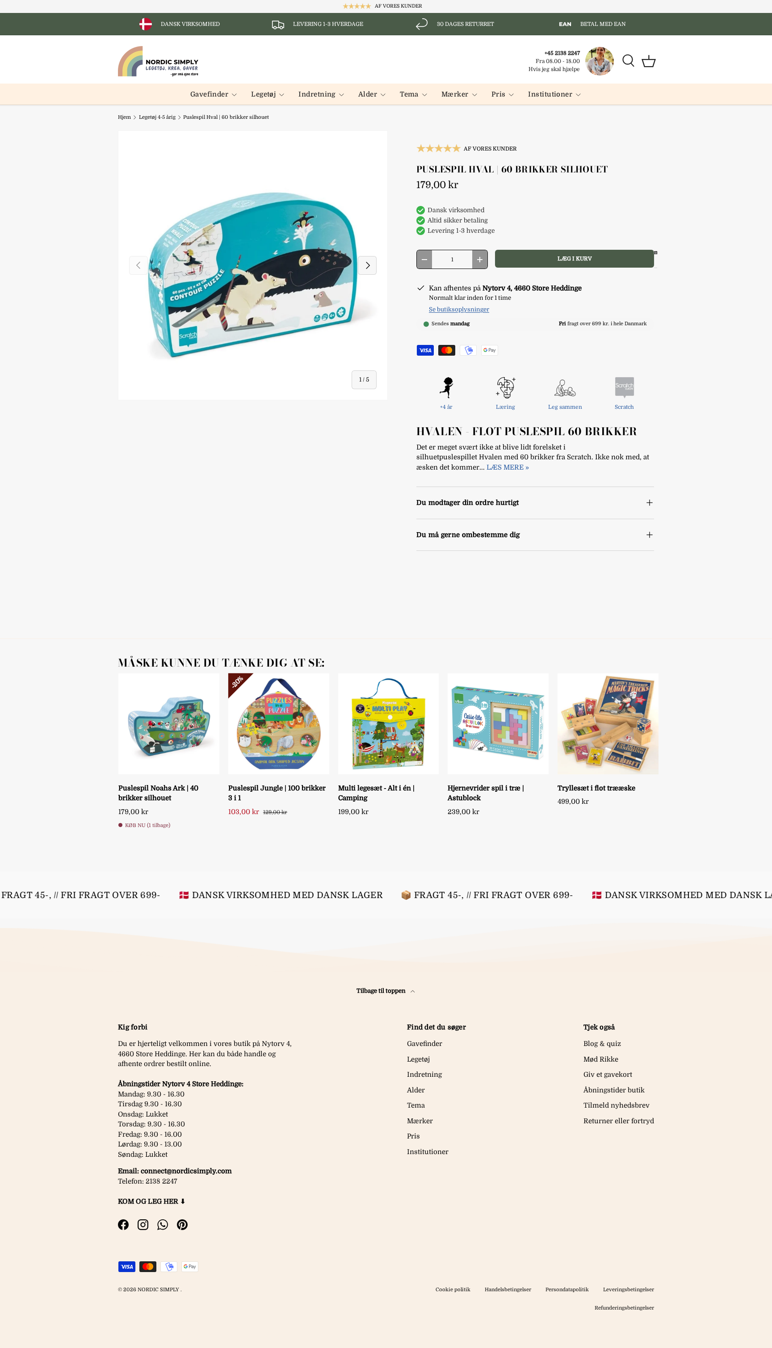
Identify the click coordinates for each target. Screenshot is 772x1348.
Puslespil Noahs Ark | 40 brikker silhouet (158, 793)
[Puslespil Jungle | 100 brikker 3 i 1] (278, 723)
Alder (367, 94)
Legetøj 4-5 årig (157, 117)
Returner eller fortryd (618, 1121)
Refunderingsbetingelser (624, 1308)
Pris (498, 94)
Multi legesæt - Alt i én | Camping (376, 793)
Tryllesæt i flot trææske (596, 788)
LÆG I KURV (575, 259)
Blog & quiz (602, 1044)
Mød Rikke (600, 1059)
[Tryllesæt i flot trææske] (608, 723)
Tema (409, 94)
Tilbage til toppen (382, 990)
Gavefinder (209, 94)
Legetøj (263, 94)
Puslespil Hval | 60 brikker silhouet (226, 117)
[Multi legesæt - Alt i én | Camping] (388, 723)
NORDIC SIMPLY (158, 1290)
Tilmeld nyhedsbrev (616, 1105)
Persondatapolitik (567, 1290)
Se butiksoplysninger (459, 309)
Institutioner (550, 94)
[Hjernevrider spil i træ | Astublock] (498, 723)
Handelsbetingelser (508, 1290)
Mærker (455, 94)
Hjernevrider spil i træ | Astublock (486, 793)
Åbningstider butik (614, 1090)
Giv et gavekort (607, 1075)
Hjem (124, 117)
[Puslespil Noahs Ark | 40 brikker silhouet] (168, 723)
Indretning (317, 94)
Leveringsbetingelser (628, 1290)
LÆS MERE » (508, 467)
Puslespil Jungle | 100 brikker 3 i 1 (277, 793)
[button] (649, 61)
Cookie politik (453, 1290)
